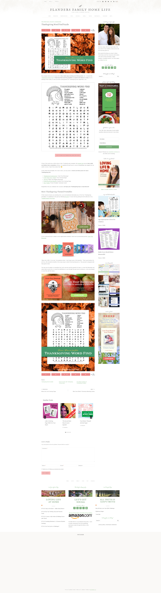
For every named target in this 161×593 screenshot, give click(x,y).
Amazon (81, 521)
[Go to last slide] (45, 417)
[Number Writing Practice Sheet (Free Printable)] (114, 280)
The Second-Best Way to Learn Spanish (67, 423)
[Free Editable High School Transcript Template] (103, 291)
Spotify (111, 189)
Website (80, 465)
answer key (80, 163)
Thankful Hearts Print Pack (48, 198)
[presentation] (50, 410)
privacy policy (102, 524)
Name (44, 465)
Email (62, 465)
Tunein (115, 189)
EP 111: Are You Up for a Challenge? (50, 526)
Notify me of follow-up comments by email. (53, 469)
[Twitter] (111, 2)
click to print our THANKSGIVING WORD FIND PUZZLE (68, 155)
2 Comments (82, 425)
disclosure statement (111, 524)
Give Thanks (47, 183)
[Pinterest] (114, 2)
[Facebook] (106, 2)
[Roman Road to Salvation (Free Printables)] (114, 291)
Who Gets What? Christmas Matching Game (84, 390)
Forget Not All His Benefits (50, 181)
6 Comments (65, 427)
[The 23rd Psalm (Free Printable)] (103, 302)
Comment (44, 448)
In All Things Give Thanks (50, 177)
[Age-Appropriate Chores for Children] (109, 206)
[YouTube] (108, 2)
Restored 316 (93, 589)
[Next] (91, 417)
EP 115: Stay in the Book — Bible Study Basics (52, 508)
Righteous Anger (100, 511)
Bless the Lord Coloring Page (48, 390)
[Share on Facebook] (45, 30)
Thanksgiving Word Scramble (47, 381)
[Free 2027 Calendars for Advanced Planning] (114, 269)
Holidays (52, 21)
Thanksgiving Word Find (47, 77)
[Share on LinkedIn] (75, 30)
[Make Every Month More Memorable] (109, 239)
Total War (98, 514)
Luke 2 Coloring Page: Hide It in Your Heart (50, 423)
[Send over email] (85, 30)
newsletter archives (113, 152)
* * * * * (53, 506)
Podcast (57, 1)
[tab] (65, 432)
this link (67, 196)
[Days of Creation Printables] (114, 302)
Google (106, 189)
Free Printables (45, 21)
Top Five (46, 179)
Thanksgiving (58, 21)
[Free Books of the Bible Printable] (103, 280)
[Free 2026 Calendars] (103, 269)
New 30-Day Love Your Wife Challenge (105, 508)
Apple (102, 189)
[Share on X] (55, 30)
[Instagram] (103, 2)
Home (45, 1)
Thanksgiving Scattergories (50, 176)
